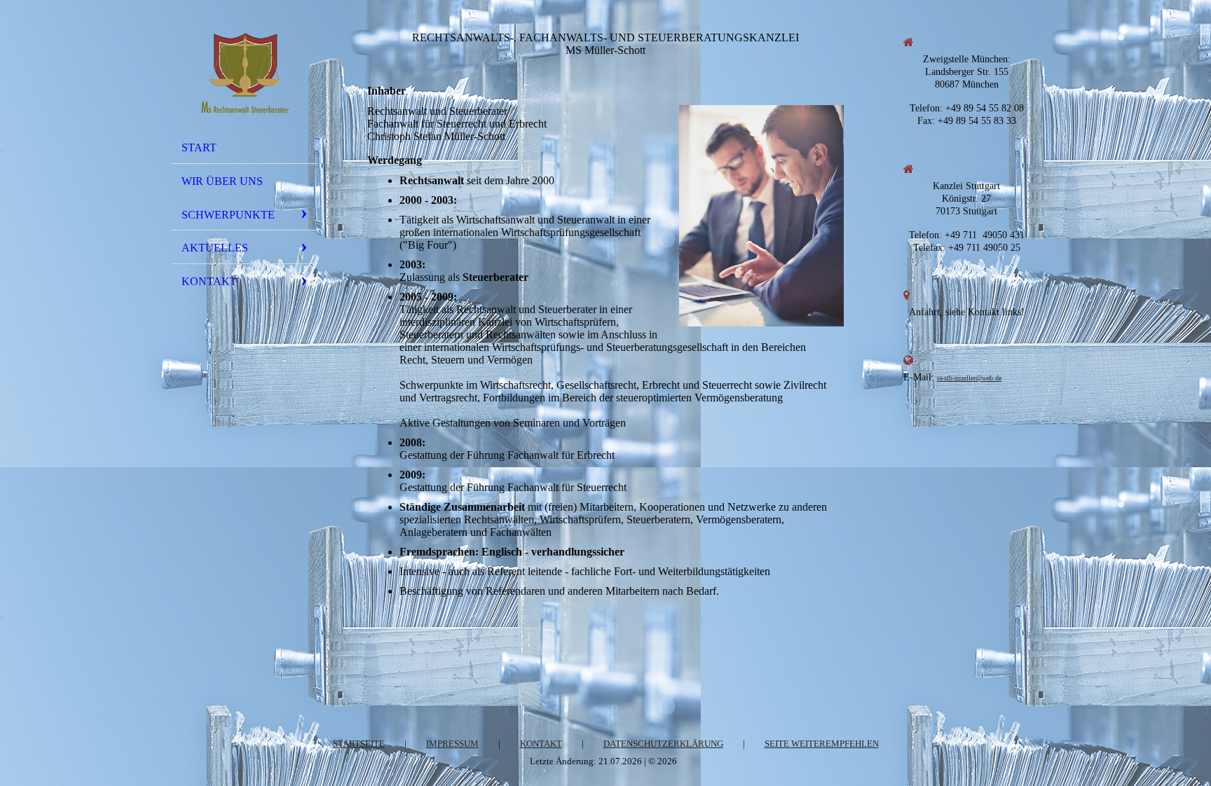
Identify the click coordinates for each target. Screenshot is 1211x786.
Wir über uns (222, 181)
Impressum (452, 743)
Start (199, 147)
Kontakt (209, 281)
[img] (245, 72)
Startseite (359, 743)
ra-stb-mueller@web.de (969, 378)
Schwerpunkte (228, 215)
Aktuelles (215, 248)
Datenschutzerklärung (663, 743)
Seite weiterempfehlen (822, 743)
